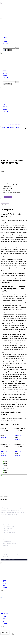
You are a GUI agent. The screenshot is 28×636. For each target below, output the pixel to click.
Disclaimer (5, 530)
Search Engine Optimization (9, 543)
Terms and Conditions (8, 525)
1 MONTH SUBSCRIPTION (7, 433)
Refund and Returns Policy (9, 532)
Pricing (5, 41)
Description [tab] (5, 205)
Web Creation (6, 540)
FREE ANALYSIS (4, 613)
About (5, 39)
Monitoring (5, 545)
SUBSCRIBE (3, 499)
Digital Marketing (7, 541)
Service (5, 37)
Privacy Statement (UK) (8, 526)
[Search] (3, 46)
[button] (25, 128)
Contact (5, 43)
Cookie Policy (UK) (7, 528)
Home (4, 36)
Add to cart (8, 197)
